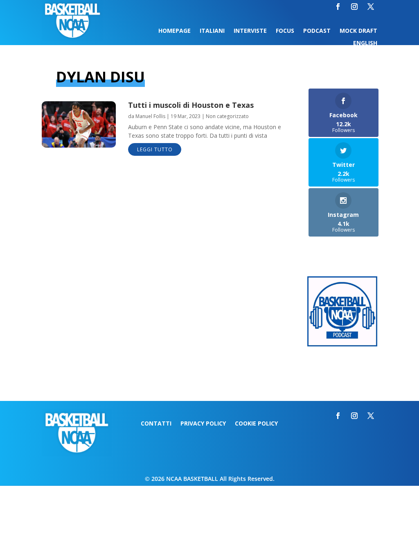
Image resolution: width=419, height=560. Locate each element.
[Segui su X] (370, 6)
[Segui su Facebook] (338, 6)
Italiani (212, 31)
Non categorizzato (227, 116)
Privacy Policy (203, 424)
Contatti (156, 424)
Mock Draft (358, 31)
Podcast (317, 31)
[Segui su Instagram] (354, 6)
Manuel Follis (150, 116)
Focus (285, 31)
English (365, 43)
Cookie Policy (256, 424)
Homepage (174, 31)
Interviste (250, 31)
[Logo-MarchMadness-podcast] (342, 344)
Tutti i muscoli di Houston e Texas (191, 105)
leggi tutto (155, 149)
